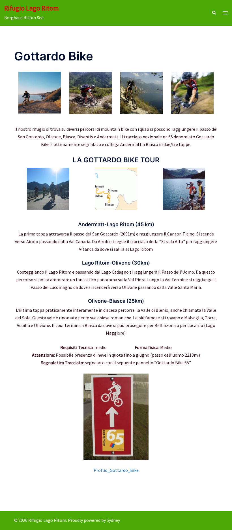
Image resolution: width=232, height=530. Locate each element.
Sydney (113, 520)
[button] (214, 12)
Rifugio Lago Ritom (31, 8)
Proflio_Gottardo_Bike (116, 470)
